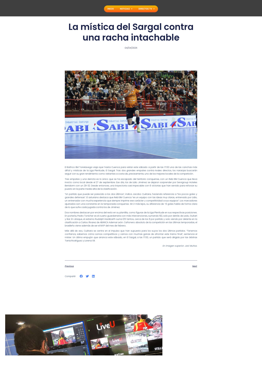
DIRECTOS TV (145, 9)
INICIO (110, 9)
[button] (81, 276)
